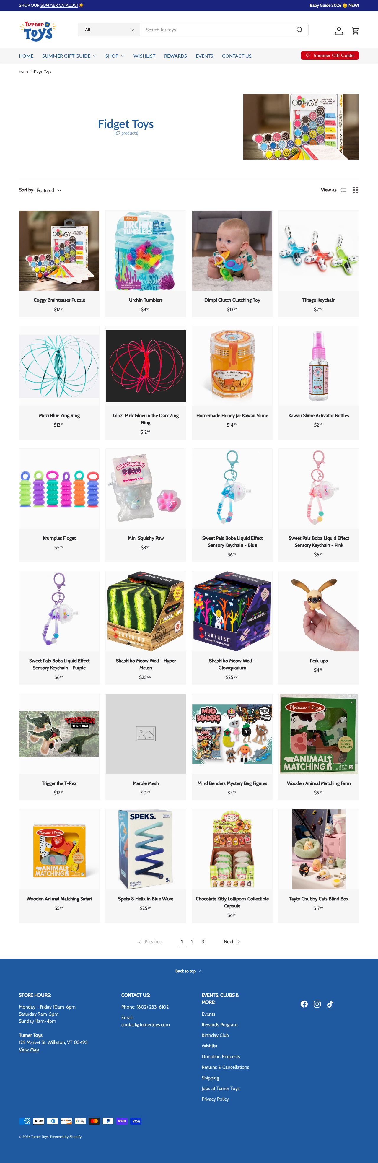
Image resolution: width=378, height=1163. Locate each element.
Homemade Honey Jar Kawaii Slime (232, 415)
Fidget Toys (42, 71)
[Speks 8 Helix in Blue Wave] (146, 849)
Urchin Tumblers (146, 300)
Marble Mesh (146, 783)
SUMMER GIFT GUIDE (66, 55)
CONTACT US (237, 55)
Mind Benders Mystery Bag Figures (232, 783)
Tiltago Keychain (318, 300)
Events (208, 1014)
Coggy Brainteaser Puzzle (59, 300)
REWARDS (175, 55)
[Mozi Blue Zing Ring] (59, 366)
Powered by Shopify (66, 1136)
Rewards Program (219, 1024)
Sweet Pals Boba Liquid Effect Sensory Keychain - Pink (319, 541)
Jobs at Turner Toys (221, 1088)
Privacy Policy (215, 1099)
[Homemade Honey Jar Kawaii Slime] (232, 366)
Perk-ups (319, 660)
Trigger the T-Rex (59, 783)
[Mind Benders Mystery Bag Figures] (232, 734)
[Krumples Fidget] (59, 489)
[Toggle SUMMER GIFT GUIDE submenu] (94, 55)
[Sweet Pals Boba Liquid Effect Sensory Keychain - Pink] (319, 489)
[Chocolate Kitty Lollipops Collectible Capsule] (232, 849)
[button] (355, 31)
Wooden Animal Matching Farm (319, 783)
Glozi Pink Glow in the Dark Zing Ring (146, 419)
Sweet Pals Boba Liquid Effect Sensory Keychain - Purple (59, 664)
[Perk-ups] (319, 611)
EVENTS (204, 55)
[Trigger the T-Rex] (59, 734)
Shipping (210, 1078)
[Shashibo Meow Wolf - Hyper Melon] (146, 611)
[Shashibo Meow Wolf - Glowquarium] (232, 611)
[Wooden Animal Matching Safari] (59, 849)
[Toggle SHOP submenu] (122, 55)
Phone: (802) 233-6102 (145, 1007)
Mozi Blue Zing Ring (59, 415)
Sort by (26, 190)
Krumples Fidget (59, 538)
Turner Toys (39, 1136)
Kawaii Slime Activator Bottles (319, 415)
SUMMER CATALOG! (59, 5)
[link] (149, 941)
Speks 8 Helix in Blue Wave (145, 899)
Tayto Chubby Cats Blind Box (318, 899)
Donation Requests (221, 1056)
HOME (26, 55)
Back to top (186, 971)
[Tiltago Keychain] (319, 251)
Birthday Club (215, 1035)
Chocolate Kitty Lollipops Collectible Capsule (232, 902)
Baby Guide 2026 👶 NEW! (334, 5)
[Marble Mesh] (146, 734)
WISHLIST (144, 55)
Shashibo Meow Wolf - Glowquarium (232, 664)
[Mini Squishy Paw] (146, 489)
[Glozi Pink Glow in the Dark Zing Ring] (146, 366)
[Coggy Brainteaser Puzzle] (59, 251)
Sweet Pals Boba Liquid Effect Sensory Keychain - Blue (232, 541)
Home (23, 71)
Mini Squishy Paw (146, 538)
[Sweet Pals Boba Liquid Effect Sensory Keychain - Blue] (232, 489)
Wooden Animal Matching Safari (59, 899)
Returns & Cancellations (225, 1067)
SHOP (111, 55)
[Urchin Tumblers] (146, 251)
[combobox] (193, 29)
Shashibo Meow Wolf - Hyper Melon (146, 664)
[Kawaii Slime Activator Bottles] (319, 366)
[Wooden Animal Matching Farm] (319, 734)
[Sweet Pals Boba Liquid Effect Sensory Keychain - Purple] (59, 611)
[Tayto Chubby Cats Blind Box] (319, 849)
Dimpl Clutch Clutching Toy (232, 300)
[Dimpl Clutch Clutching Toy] (232, 251)
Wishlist (209, 1046)
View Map (29, 1049)
